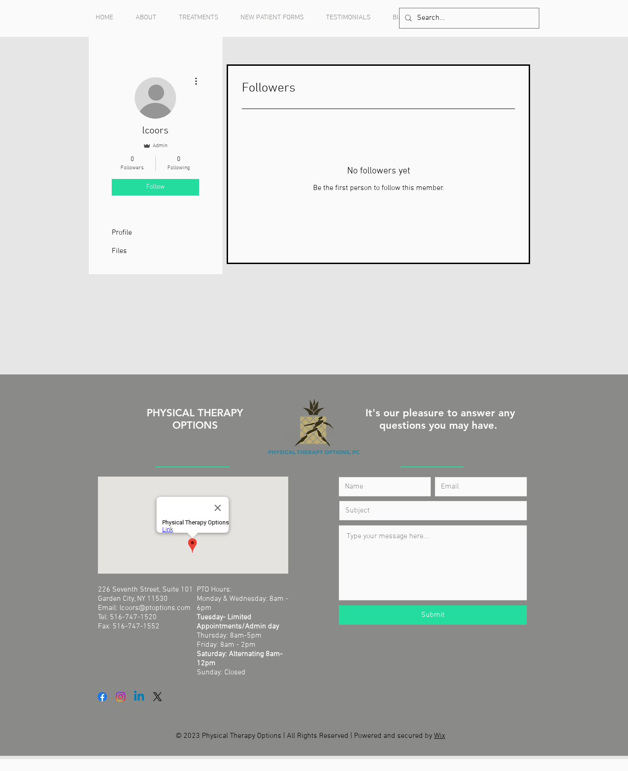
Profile (122, 232)
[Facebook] (102, 696)
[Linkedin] (139, 696)
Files (119, 251)
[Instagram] (120, 696)
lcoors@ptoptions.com (155, 608)
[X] (157, 696)
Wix (439, 736)
